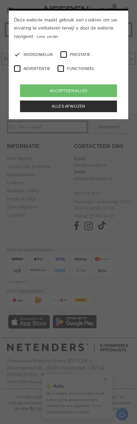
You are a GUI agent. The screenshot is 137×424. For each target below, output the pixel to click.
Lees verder (47, 36)
